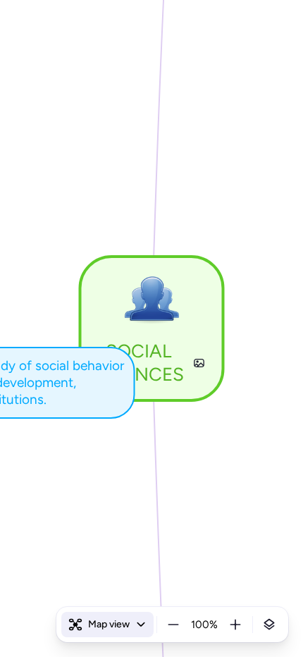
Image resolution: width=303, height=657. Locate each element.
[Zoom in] (235, 624)
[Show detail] (269, 624)
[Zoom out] (173, 624)
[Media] (199, 363)
